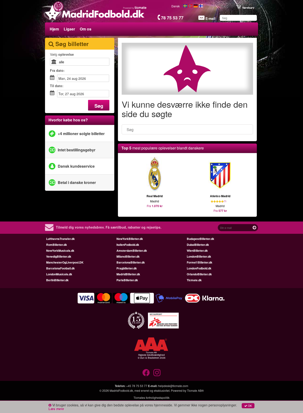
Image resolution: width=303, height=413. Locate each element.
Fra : (57, 70)
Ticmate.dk (194, 280)
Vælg (62, 54)
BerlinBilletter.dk (57, 280)
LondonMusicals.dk (59, 274)
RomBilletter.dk (56, 245)
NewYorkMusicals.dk (60, 250)
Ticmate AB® (195, 390)
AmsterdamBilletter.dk (131, 250)
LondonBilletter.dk (199, 256)
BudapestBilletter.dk (200, 239)
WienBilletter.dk (197, 250)
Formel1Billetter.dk (199, 262)
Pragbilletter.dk (126, 268)
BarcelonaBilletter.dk (130, 262)
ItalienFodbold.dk (127, 245)
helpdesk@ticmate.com (173, 386)
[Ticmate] (135, 7)
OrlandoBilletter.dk (199, 274)
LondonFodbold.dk (199, 268)
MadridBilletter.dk (128, 274)
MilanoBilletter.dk (128, 256)
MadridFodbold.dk (121, 390)
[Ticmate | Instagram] (156, 372)
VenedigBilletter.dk (58, 256)
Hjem (54, 29)
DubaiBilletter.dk (198, 245)
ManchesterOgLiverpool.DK (65, 262)
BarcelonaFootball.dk (60, 268)
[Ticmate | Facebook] (146, 372)
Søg (98, 105)
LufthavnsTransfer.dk (60, 239)
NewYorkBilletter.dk (129, 239)
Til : (56, 85)
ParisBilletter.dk (127, 280)
